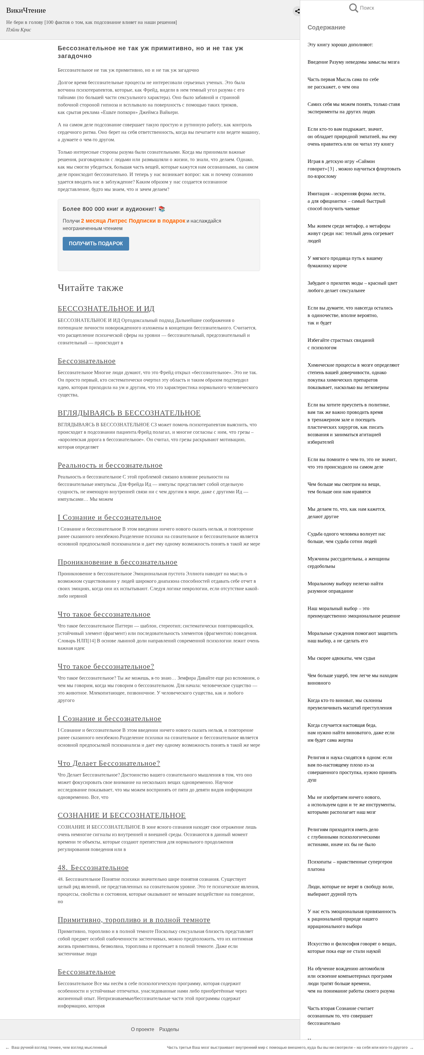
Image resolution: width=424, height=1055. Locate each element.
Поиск (361, 8)
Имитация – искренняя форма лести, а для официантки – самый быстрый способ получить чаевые (347, 200)
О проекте (142, 1029)
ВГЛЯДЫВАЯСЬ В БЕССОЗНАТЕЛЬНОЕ (129, 413)
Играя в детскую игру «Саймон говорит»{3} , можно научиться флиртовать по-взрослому (354, 168)
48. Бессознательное (93, 867)
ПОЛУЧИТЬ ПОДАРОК (96, 243)
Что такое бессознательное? (106, 666)
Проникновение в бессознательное (118, 562)
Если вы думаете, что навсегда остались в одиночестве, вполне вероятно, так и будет (350, 315)
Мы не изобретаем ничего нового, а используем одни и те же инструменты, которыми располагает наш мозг (352, 804)
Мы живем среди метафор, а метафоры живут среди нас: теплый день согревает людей (351, 233)
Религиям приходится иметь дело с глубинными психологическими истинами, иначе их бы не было (344, 836)
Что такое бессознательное (104, 614)
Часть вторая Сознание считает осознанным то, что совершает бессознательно (341, 1015)
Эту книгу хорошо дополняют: (340, 44)
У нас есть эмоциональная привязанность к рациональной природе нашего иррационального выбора (352, 918)
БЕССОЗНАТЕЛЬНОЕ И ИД (106, 308)
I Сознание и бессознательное (109, 517)
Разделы (169, 1029)
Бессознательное (86, 360)
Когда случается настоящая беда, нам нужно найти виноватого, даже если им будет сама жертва (351, 732)
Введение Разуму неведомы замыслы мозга (353, 61)
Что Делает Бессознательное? (109, 763)
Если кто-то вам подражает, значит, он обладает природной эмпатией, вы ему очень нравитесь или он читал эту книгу (352, 136)
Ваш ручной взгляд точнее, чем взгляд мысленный (59, 1047)
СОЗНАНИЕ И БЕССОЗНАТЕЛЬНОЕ (122, 815)
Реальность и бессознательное (110, 465)
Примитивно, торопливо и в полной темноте (134, 919)
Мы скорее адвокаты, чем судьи (341, 657)
